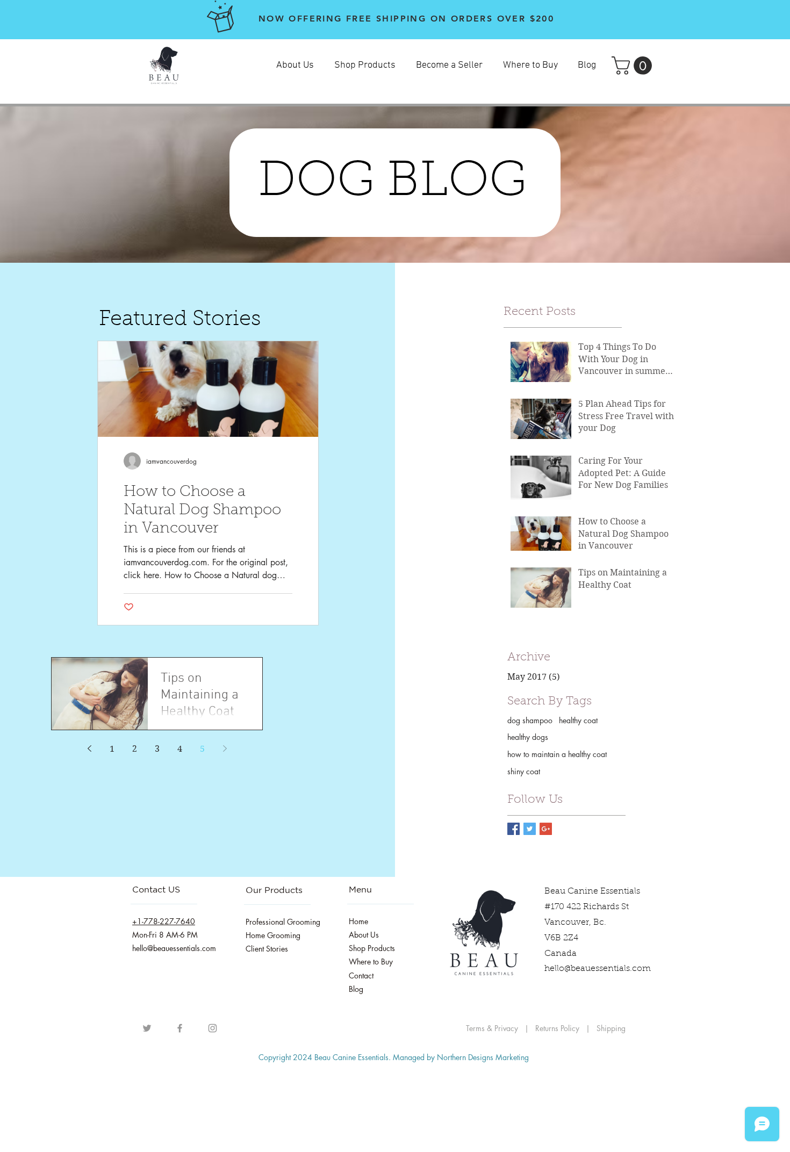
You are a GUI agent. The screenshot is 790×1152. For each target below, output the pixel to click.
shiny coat (523, 771)
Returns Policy (558, 1028)
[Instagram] (212, 1028)
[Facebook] (179, 1028)
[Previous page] (89, 748)
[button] (634, 65)
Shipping (611, 1028)
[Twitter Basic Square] (529, 829)
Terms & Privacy (492, 1028)
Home (358, 921)
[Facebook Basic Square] (513, 829)
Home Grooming (273, 935)
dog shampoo (529, 720)
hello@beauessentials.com (597, 968)
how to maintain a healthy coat (557, 754)
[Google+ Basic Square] (546, 829)
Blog (356, 989)
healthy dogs (527, 737)
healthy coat (578, 720)
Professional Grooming (283, 922)
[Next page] (224, 748)
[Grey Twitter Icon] (147, 1028)
